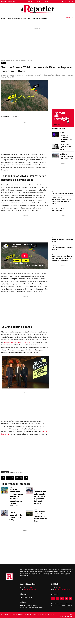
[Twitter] (72, 1)
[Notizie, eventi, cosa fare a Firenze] (37, 8)
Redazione (6, 116)
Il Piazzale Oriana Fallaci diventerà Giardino (65, 147)
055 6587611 (29, 587)
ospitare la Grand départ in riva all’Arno (16, 342)
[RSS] (69, 1)
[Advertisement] (37, 43)
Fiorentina (62, 132)
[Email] (26, 478)
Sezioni (8, 60)
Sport (12, 60)
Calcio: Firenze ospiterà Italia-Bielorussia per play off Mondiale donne (40, 516)
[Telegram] (21, 478)
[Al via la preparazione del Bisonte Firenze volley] (4, 513)
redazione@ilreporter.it (30, 589)
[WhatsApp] (17, 478)
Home (3, 60)
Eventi (53, 237)
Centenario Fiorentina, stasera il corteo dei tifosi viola (66, 156)
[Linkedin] (12, 478)
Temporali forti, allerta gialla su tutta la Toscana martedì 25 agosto (62, 201)
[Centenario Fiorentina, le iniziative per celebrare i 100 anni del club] (55, 134)
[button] (70, 17)
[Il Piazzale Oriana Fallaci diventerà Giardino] (55, 146)
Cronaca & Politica (65, 144)
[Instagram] (66, 1)
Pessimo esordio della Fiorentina (62, 193)
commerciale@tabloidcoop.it (63, 589)
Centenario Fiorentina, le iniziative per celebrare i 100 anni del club (66, 137)
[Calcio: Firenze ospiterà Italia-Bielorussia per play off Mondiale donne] (29, 513)
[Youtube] (70, 598)
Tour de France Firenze (16, 472)
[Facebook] (62, 1)
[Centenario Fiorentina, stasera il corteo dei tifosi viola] (55, 155)
